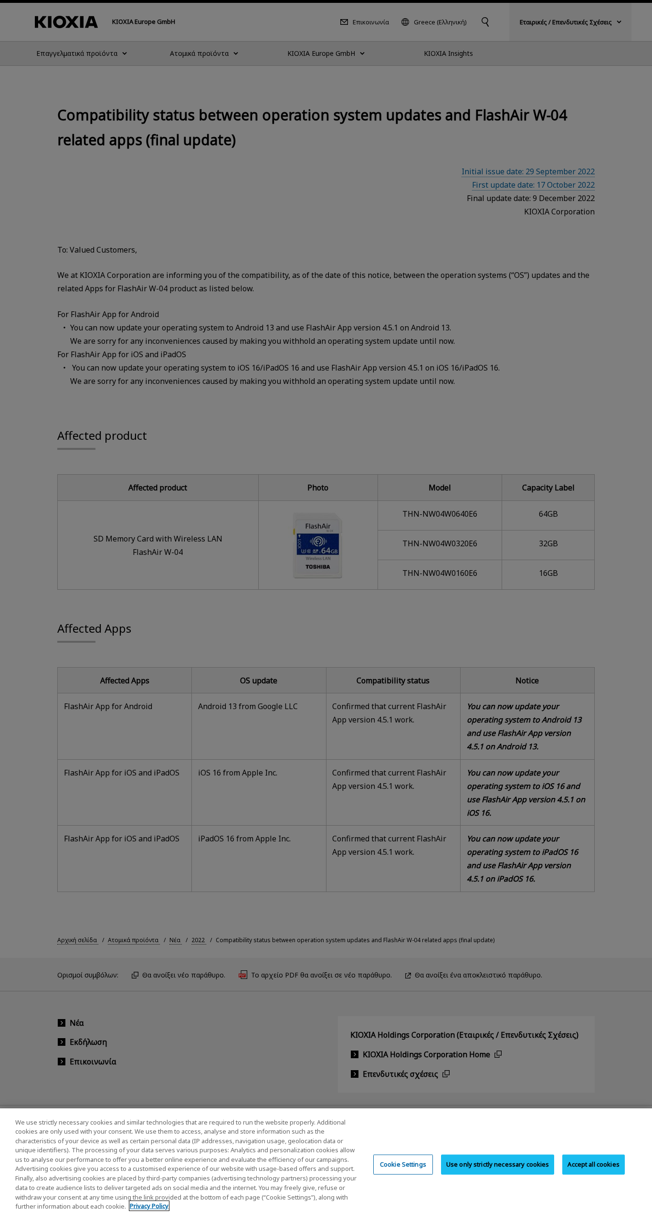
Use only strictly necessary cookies (497, 1164)
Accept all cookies (593, 1164)
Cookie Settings (403, 1164)
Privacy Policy (149, 1205)
